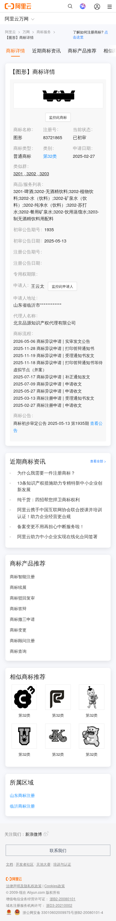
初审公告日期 (26, 240)
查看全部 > (98, 461)
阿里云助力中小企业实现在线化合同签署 (57, 536)
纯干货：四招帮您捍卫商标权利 (48, 499)
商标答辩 (18, 608)
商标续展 (18, 587)
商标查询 (18, 651)
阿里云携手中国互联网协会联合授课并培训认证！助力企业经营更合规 (59, 512)
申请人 (20, 285)
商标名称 (22, 129)
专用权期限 (24, 274)
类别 (47, 148)
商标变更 (18, 630)
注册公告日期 (26, 263)
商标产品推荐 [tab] (82, 50)
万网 (26, 31)
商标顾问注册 (22, 640)
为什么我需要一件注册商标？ (46, 473)
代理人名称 (24, 316)
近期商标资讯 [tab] (46, 50)
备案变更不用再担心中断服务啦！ (50, 526)
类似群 (20, 166)
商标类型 (22, 148)
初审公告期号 (26, 229)
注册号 (50, 129)
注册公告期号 (26, 251)
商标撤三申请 (22, 619)
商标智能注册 (22, 576)
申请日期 (82, 148)
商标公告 (22, 415)
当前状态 (82, 129)
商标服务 (44, 31)
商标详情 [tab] (15, 50)
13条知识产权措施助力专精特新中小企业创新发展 (59, 486)
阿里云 (10, 31)
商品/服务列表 (27, 184)
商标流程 (22, 333)
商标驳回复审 (22, 598)
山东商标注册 (22, 795)
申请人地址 (24, 298)
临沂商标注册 (22, 806)
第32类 (50, 156)
